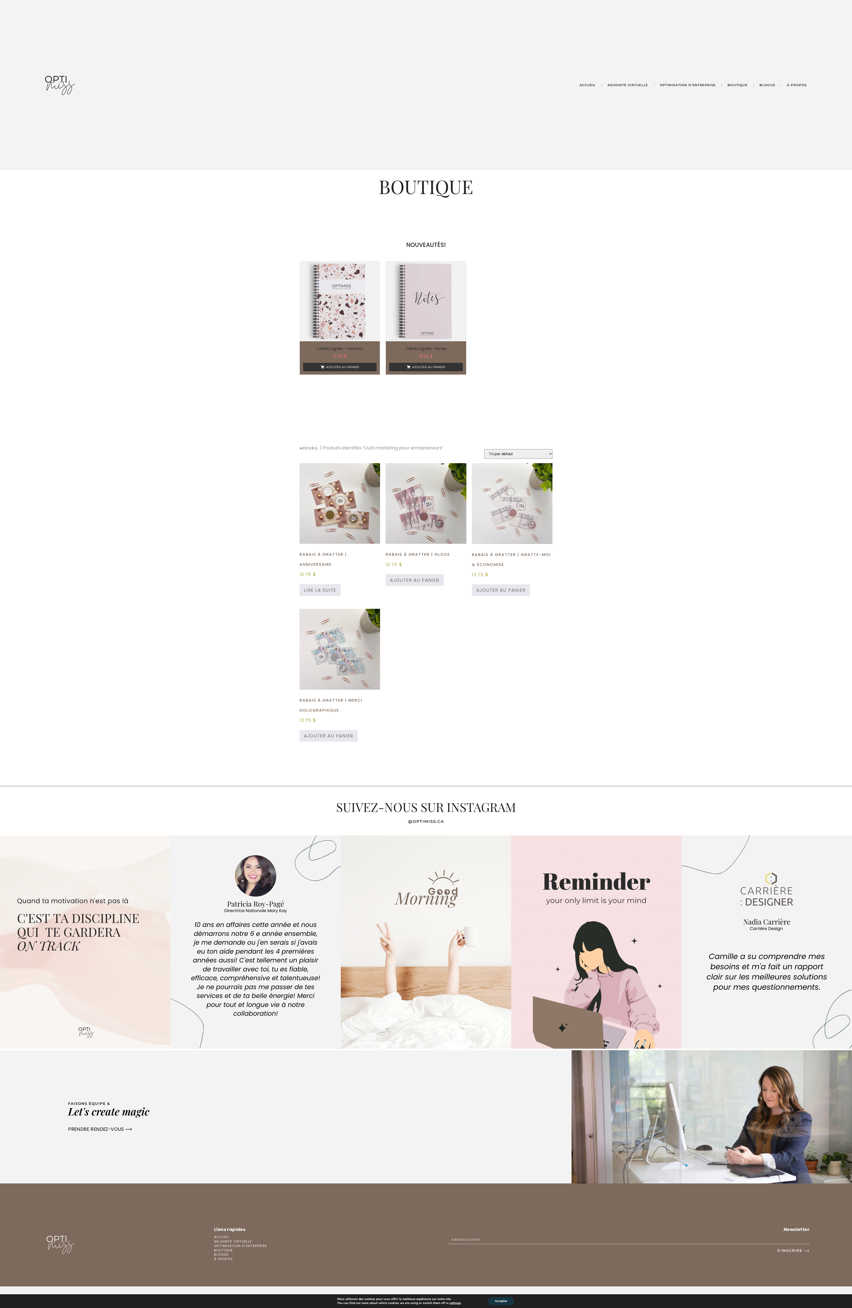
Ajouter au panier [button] (342, 367)
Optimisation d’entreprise (688, 85)
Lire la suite (320, 590)
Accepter (501, 1301)
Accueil (588, 85)
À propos (797, 85)
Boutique (738, 85)
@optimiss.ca (426, 821)
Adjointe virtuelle (627, 85)
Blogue (767, 85)
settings (455, 1303)
